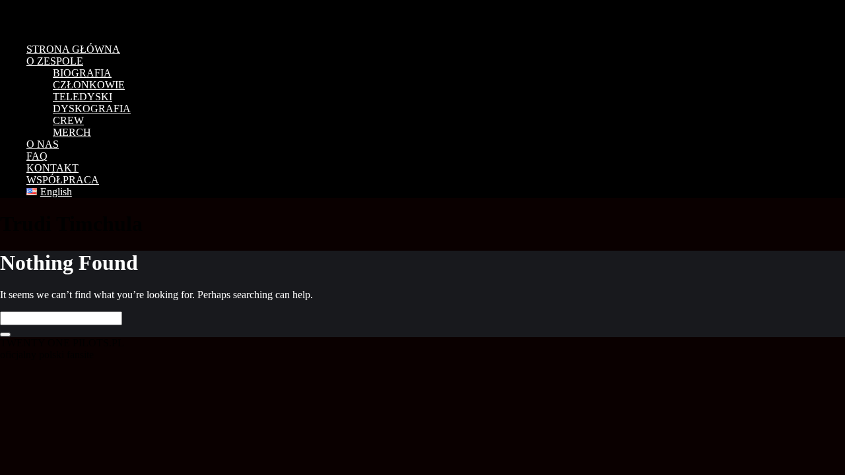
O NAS (42, 144)
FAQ (37, 156)
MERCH (72, 132)
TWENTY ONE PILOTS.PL (92, 16)
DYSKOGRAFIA (92, 108)
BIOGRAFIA (82, 73)
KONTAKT (52, 168)
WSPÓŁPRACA (62, 179)
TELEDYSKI (82, 96)
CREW (68, 120)
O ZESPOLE (54, 61)
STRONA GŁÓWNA (73, 49)
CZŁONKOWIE (89, 84)
